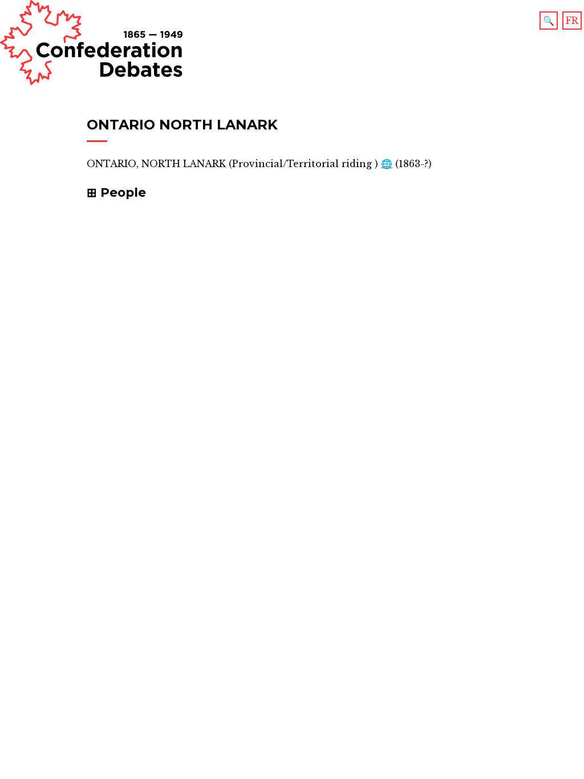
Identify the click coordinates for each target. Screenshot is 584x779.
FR (572, 20)
